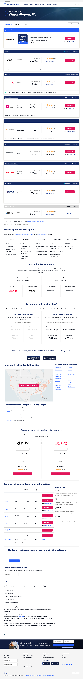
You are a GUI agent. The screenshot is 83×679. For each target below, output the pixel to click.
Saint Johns (58, 374)
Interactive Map (29, 385)
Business (55, 4)
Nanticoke (70, 378)
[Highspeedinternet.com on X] (64, 665)
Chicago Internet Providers (27, 657)
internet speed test (41, 234)
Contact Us (64, 659)
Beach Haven (58, 369)
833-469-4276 (71, 108)
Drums (56, 372)
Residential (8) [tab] (8, 24)
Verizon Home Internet (11, 163)
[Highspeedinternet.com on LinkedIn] (71, 665)
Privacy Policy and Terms (40, 675)
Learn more (69, 213)
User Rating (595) (50, 107)
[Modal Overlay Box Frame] (41, 644)
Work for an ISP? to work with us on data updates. (16, 224)
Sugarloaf (70, 367)
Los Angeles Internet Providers (28, 655)
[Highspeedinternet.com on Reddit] (69, 665)
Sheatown (70, 369)
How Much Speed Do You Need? (48, 657)
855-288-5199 (71, 154)
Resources (48, 4)
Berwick (69, 384)
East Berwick (58, 385)
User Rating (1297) (50, 84)
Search (76, 4)
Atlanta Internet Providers (27, 666)
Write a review (14, 561)
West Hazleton (71, 386)
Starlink (7, 144)
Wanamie (57, 383)
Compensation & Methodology (30, 675)
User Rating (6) (49, 214)
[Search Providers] (16, 660)
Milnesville (70, 382)
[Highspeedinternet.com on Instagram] (67, 665)
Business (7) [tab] (18, 24)
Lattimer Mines (71, 389)
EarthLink (7, 121)
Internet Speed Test (45, 655)
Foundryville (70, 372)
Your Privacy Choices (50, 675)
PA (7, 635)
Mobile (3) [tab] (26, 24)
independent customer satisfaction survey (36, 221)
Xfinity (7, 51)
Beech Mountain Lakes (71, 375)
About (63, 655)
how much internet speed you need (23, 234)
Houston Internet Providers (27, 659)
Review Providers (39, 4)
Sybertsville (58, 378)
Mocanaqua (58, 367)
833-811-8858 (71, 131)
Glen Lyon (57, 380)
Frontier (7, 74)
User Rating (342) (50, 193)
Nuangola (57, 387)
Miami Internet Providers (27, 664)
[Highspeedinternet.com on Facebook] (62, 665)
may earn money (7, 0)
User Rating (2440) (50, 61)
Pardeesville (70, 380)
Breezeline (8, 183)
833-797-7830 (71, 41)
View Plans (68, 38)
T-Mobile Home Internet (11, 97)
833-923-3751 (71, 85)
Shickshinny (58, 376)
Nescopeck (58, 389)
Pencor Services (9, 206)
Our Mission (64, 657)
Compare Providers (28, 4)
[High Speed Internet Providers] (11, 4)
